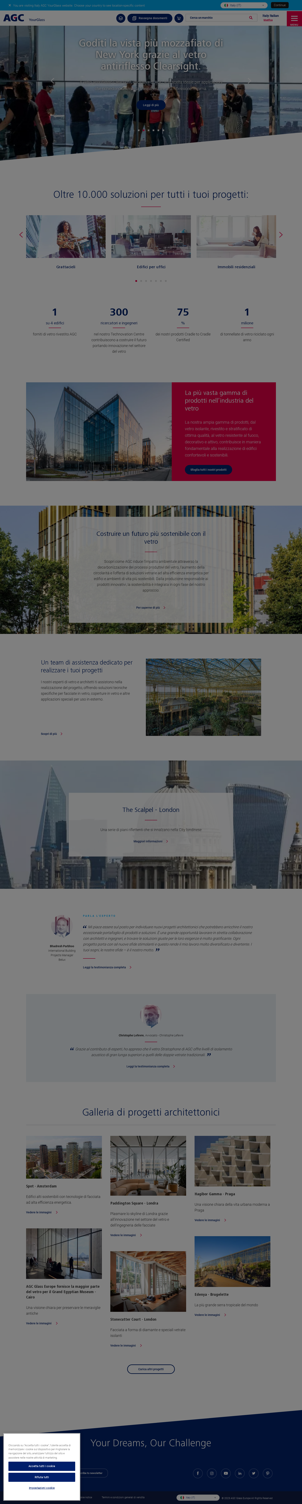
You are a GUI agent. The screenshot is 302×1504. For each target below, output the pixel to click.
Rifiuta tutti (42, 1477)
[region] (41, 1467)
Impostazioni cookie (42, 1488)
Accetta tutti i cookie (42, 1466)
